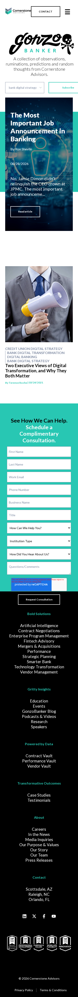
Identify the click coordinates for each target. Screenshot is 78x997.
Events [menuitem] (39, 706)
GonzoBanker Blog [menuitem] (39, 711)
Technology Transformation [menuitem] (39, 666)
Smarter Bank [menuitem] (39, 661)
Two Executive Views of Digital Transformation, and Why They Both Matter (36, 370)
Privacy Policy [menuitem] (24, 990)
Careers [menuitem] (39, 829)
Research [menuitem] (39, 721)
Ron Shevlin (23, 149)
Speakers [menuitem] (39, 726)
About (39, 817)
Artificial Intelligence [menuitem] (39, 625)
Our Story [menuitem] (39, 849)
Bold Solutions (39, 614)
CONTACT (45, 11)
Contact (39, 877)
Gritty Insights (39, 689)
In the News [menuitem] (39, 834)
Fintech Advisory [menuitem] (39, 641)
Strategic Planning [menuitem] (39, 656)
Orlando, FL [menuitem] (39, 899)
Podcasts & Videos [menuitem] (39, 716)
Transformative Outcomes (39, 783)
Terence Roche (18, 382)
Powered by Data (39, 744)
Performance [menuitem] (39, 651)
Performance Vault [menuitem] (39, 761)
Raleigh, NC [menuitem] (39, 894)
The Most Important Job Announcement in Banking (37, 127)
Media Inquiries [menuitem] (39, 839)
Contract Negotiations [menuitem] (39, 630)
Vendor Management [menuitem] (39, 672)
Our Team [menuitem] (39, 855)
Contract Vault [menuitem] (39, 755)
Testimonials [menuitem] (39, 800)
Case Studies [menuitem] (39, 795)
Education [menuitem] (39, 701)
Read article (25, 211)
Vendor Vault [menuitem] (39, 766)
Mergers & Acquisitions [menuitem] (39, 646)
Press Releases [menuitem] (39, 860)
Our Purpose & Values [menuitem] (39, 844)
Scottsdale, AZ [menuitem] (39, 889)
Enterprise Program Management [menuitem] (39, 636)
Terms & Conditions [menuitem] (53, 990)
